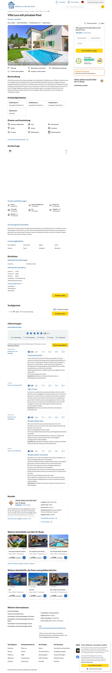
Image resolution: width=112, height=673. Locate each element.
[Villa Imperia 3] (58, 579)
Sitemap (10, 661)
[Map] (38, 173)
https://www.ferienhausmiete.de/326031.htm (52, 628)
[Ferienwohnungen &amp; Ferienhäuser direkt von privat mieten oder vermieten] (21, 6)
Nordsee (10, 648)
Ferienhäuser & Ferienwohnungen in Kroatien (21, 616)
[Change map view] (10, 151)
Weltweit (11, 658)
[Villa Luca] (38, 45)
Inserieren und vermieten (62, 648)
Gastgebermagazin (60, 651)
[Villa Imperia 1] (37, 541)
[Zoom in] (66, 150)
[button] (95, 669)
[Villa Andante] (17, 541)
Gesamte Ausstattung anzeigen (17, 139)
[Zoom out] (66, 153)
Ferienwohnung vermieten (96, 2)
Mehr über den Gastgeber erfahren (18, 518)
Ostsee (10, 651)
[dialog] (95, 656)
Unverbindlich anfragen (89, 51)
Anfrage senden (60, 295)
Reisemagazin (43, 655)
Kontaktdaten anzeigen (81, 85)
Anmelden (62, 2)
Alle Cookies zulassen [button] (95, 665)
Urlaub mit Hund (54, 613)
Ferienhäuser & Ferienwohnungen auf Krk (20, 623)
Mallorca (10, 655)
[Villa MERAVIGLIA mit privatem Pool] (37, 579)
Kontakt (41, 661)
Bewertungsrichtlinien (13, 345)
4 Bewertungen (26, 505)
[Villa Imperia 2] (58, 541)
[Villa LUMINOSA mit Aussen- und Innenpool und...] (17, 579)
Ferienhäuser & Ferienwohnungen (15, 11)
